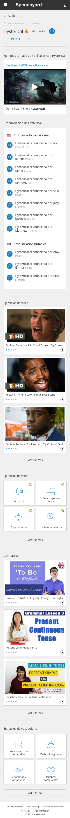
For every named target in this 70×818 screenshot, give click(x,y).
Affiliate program (15, 806)
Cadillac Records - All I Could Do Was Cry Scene (34, 345)
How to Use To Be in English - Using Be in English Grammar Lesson (35, 598)
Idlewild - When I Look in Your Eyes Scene (30, 394)
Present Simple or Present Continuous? (29, 697)
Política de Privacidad (53, 806)
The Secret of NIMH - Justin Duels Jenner (27, 65)
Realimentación (41, 811)
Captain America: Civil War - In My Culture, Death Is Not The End (35, 444)
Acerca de (25, 811)
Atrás (11, 15)
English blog (33, 806)
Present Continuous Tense (21, 647)
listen (17, 109)
